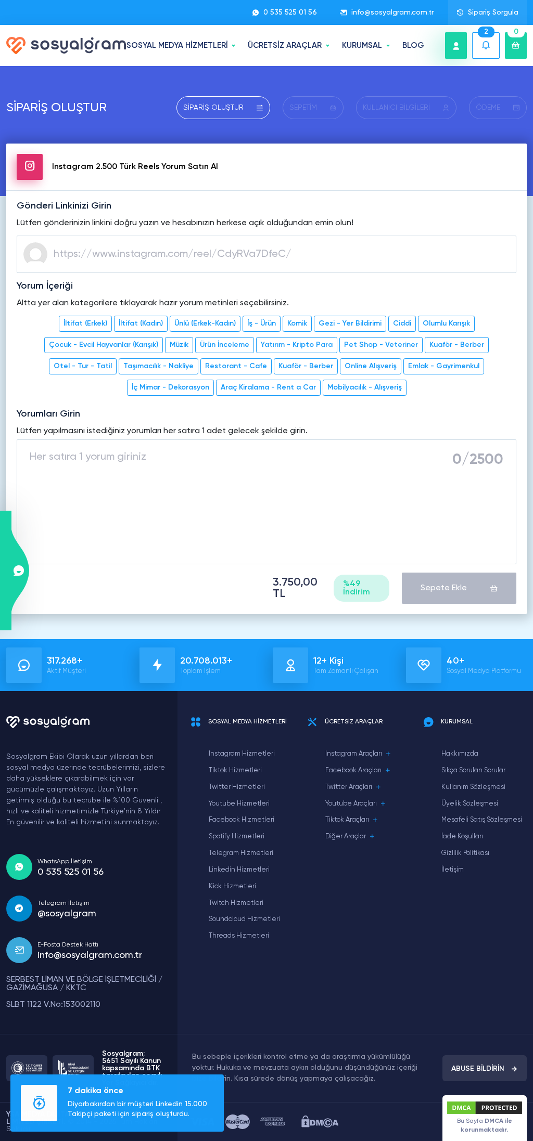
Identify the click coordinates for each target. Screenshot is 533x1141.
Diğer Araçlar (345, 836)
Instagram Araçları (353, 753)
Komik (297, 323)
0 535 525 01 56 (290, 12)
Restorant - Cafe (236, 366)
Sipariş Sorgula (493, 12)
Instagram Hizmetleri (242, 753)
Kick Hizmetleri (232, 886)
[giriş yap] (456, 45)
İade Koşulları (462, 836)
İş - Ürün (261, 323)
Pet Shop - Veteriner (381, 344)
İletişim (452, 869)
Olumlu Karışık (446, 323)
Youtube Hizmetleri (239, 803)
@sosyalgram (66, 913)
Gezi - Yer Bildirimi (350, 323)
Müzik (179, 344)
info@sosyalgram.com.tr (392, 12)
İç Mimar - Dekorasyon (170, 387)
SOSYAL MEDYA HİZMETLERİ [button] (177, 45)
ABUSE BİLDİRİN (477, 1068)
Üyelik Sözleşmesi (469, 803)
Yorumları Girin (48, 414)
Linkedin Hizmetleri (239, 869)
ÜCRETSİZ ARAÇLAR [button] (285, 45)
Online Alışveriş (371, 366)
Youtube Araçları (351, 803)
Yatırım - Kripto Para (297, 344)
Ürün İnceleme (224, 344)
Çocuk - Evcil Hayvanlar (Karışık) (103, 344)
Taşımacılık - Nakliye (158, 366)
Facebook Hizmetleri (241, 819)
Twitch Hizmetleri (236, 903)
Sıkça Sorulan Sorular (473, 770)
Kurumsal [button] (362, 45)
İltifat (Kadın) (141, 323)
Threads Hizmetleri (239, 935)
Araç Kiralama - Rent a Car (268, 387)
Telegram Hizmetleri (241, 853)
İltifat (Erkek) (85, 323)
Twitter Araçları (348, 787)
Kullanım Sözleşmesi (473, 787)
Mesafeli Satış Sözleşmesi (481, 819)
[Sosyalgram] (66, 45)
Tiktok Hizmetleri (235, 770)
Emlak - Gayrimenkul (443, 366)
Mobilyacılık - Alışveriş (364, 387)
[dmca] (319, 1121)
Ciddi (402, 323)
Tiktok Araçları (347, 819)
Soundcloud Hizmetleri (244, 919)
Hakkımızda (459, 753)
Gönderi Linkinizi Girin (64, 206)
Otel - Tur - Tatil (83, 366)
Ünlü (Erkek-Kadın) (205, 323)
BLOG (413, 45)
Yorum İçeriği (45, 286)
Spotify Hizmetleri (236, 836)
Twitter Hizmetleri (237, 787)
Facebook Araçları (353, 770)
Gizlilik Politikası (465, 853)
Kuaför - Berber (456, 344)
